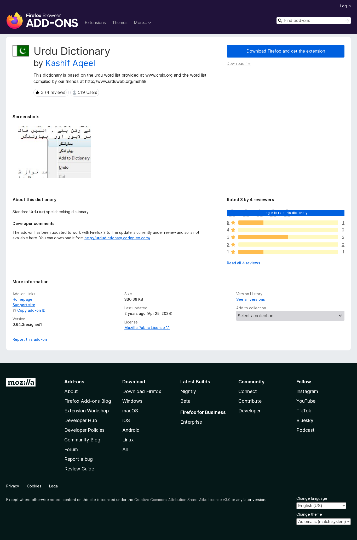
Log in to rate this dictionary (286, 213)
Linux (128, 439)
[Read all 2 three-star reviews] (288, 237)
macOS (130, 410)
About (71, 391)
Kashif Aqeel (70, 63)
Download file (239, 63)
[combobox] (314, 20)
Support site (24, 305)
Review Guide (79, 468)
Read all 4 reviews (243, 263)
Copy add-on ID (31, 310)
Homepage (22, 299)
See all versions (250, 299)
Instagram (307, 391)
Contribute (250, 401)
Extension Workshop (86, 410)
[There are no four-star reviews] (288, 230)
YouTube (305, 401)
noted (55, 499)
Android (131, 430)
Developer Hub (80, 420)
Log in (345, 6)
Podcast (305, 430)
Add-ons (74, 381)
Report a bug (78, 459)
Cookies (34, 486)
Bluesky (304, 420)
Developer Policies (84, 430)
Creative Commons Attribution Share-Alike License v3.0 (182, 499)
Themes (120, 22)
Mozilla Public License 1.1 (147, 327)
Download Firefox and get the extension (285, 51)
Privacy (12, 486)
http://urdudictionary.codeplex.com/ (117, 238)
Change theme (309, 514)
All (125, 449)
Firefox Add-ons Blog (87, 401)
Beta (185, 401)
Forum (71, 449)
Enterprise (191, 422)
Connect (247, 391)
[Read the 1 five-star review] (288, 222)
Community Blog (82, 439)
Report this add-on (30, 339)
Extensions (95, 22)
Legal (54, 486)
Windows (132, 401)
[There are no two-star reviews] (288, 244)
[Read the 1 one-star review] (288, 252)
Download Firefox (141, 391)
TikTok (303, 410)
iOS (126, 420)
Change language (311, 498)
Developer (249, 410)
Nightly (188, 391)
